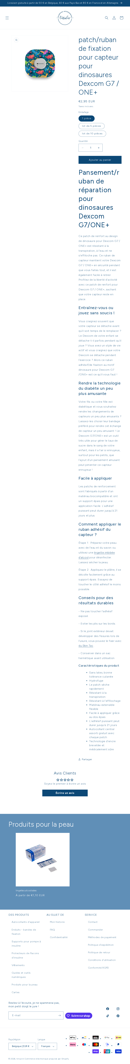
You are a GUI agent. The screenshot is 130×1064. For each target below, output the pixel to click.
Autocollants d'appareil (26, 922)
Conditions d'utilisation (102, 960)
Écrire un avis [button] (65, 793)
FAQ (52, 929)
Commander (95, 929)
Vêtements (18, 965)
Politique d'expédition (101, 944)
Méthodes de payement (102, 937)
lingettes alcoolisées (26, 890)
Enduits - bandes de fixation (24, 931)
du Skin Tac (86, 645)
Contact (93, 922)
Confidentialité (59, 937)
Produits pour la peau (25, 984)
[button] (7, 18)
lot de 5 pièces (91, 126)
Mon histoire (57, 922)
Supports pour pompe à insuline (26, 943)
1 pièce (86, 118)
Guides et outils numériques (21, 974)
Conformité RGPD (98, 967)
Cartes (16, 992)
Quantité (83, 141)
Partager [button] (87, 759)
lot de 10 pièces (92, 133)
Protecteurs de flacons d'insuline (25, 955)
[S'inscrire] (59, 1015)
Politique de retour (99, 952)
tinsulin (20, 1059)
